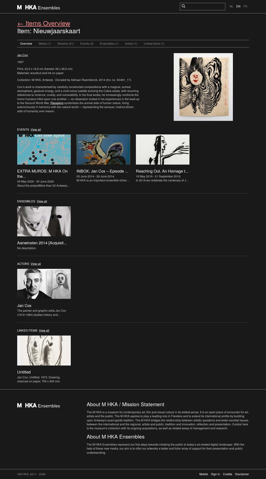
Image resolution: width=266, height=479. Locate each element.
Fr (245, 6)
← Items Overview (43, 22)
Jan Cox (22, 55)
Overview (26, 43)
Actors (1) (131, 43)
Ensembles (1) (109, 43)
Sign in (215, 474)
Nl (231, 6)
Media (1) (45, 43)
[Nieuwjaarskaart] (203, 87)
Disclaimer (242, 474)
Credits (227, 474)
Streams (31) (65, 43)
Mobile (203, 474)
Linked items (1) (154, 43)
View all (36, 130)
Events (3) (86, 43)
